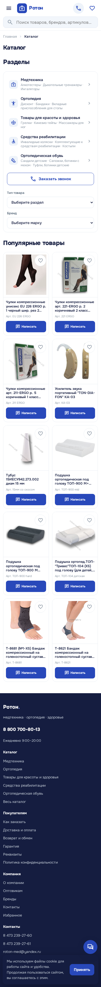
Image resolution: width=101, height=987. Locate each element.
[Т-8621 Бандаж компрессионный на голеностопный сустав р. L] (75, 621)
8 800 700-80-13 (21, 729)
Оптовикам (13, 890)
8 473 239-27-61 (17, 943)
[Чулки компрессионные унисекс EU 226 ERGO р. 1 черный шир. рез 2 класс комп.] (26, 274)
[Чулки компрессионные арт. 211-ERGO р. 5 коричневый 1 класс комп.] (26, 361)
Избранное (12, 915)
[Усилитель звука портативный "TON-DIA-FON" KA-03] (75, 361)
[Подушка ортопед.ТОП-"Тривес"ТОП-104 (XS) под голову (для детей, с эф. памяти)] (75, 534)
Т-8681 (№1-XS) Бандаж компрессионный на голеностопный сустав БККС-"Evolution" (25, 652)
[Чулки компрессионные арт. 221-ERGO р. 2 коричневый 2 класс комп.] (75, 274)
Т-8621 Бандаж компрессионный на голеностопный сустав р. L (73, 652)
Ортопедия (12, 769)
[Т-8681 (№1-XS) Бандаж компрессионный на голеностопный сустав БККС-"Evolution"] (26, 621)
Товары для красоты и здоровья (30, 777)
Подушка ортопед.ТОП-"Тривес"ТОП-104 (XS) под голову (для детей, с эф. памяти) (75, 566)
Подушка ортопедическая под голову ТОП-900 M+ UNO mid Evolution (72, 479)
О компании (13, 882)
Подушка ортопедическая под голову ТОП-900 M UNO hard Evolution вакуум (23, 566)
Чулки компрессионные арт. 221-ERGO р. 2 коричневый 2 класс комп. (74, 306)
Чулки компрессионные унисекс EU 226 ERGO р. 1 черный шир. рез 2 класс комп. (26, 306)
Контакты (11, 907)
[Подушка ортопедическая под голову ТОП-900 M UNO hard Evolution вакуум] (26, 534)
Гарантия (11, 846)
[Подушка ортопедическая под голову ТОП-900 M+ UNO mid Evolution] (75, 447)
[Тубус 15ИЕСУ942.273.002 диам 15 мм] (26, 447)
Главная (10, 36)
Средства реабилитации (24, 785)
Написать (26, 326)
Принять (82, 969)
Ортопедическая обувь (23, 793)
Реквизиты (12, 854)
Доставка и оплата (19, 830)
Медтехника (13, 761)
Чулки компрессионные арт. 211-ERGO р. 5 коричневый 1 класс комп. (25, 393)
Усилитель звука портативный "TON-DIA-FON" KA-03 (75, 393)
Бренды (9, 899)
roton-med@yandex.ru (22, 951)
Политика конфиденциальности (30, 862)
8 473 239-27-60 (17, 935)
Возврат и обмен (17, 838)
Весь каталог (14, 801)
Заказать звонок (50, 179)
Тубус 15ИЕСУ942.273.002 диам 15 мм (22, 479)
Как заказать (14, 821)
